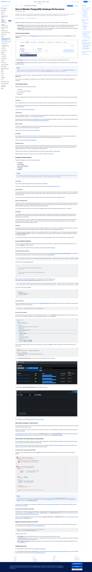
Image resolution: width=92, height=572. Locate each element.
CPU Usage (84, 11)
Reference (44, 1)
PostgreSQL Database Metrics (85, 20)
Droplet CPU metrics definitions (28, 109)
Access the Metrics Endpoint (60, 445)
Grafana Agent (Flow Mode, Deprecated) (86, 48)
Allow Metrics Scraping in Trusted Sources (86, 40)
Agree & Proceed (77, 563)
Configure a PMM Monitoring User (38, 552)
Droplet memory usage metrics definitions (30, 130)
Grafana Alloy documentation (52, 504)
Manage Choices (77, 569)
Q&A (53, 559)
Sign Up (85, 1)
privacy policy (35, 565)
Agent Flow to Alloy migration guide (31, 514)
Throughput (85, 27)
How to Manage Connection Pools (53, 186)
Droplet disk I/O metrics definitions (29, 140)
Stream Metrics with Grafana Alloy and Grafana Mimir (86, 43)
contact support (56, 151)
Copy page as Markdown (20, 18)
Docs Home (35, 558)
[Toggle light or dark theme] (89, 2)
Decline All (77, 566)
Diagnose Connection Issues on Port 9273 (86, 52)
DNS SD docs (33, 419)
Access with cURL (86, 35)
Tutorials (54, 558)
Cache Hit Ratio (85, 23)
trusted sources (18, 446)
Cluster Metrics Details (85, 9)
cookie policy (60, 567)
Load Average (85, 12)
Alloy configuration (21, 542)
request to (57, 253)
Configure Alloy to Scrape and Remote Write (87, 46)
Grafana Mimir (45, 441)
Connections (85, 22)
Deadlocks (84, 29)
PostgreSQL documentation (40, 548)
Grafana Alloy (53, 511)
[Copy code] (77, 257)
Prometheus (52, 247)
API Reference (35, 559)
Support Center (77, 558)
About (15, 558)
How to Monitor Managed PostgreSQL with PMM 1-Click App (59, 551)
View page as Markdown (31, 18)
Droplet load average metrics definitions (40, 120)
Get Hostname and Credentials (86, 34)
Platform (35, 1)
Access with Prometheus (49, 499)
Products (39, 1)
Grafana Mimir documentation (21, 505)
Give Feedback (75, 5)
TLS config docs (40, 419)
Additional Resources (85, 54)
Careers (15, 559)
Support (47, 1)
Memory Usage (85, 14)
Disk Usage (84, 15)
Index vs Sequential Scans (85, 26)
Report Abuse (77, 559)
